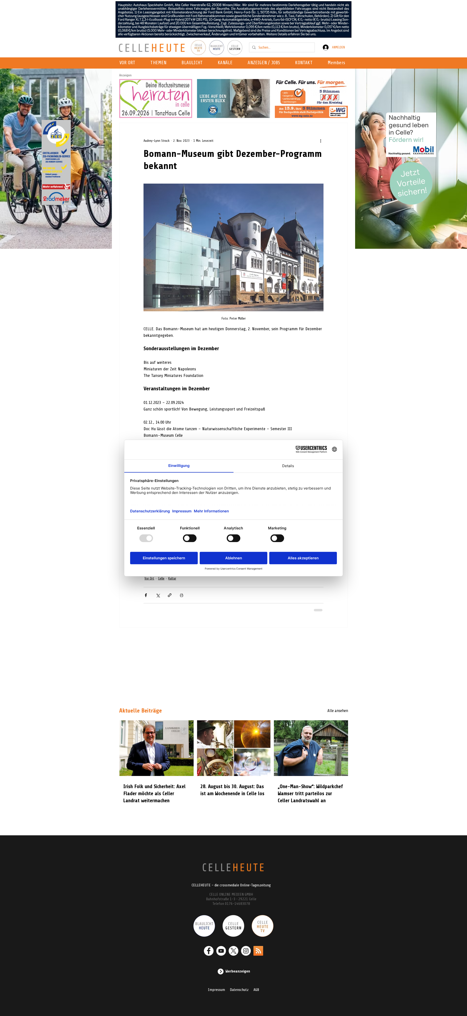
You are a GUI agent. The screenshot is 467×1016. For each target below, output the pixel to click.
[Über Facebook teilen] (146, 595)
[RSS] (258, 951)
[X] (233, 951)
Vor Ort (149, 578)
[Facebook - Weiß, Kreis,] (209, 951)
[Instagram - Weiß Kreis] (246, 951)
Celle (161, 578)
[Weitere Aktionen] (320, 140)
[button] (226, 63)
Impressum (216, 990)
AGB (256, 990)
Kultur (172, 578)
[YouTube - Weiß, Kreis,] (221, 951)
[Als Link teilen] (169, 595)
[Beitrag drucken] (181, 595)
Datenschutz (239, 990)
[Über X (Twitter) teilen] (157, 595)
